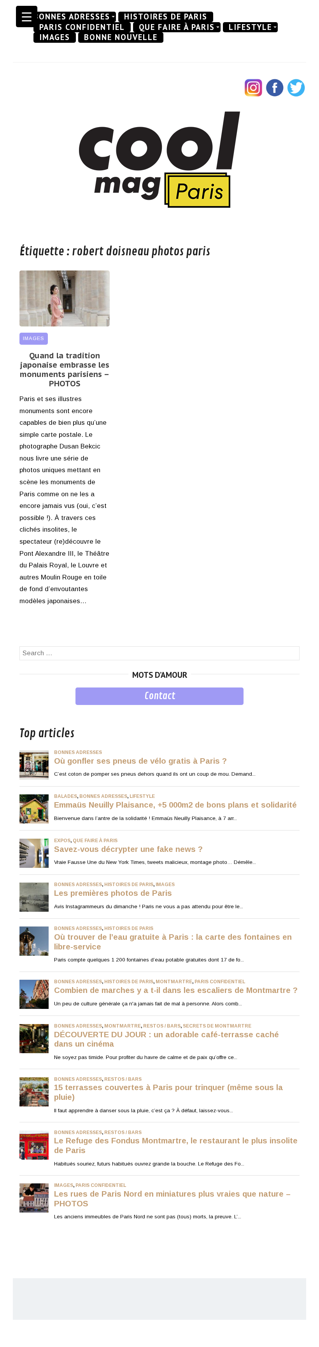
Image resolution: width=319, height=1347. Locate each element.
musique (32, 710)
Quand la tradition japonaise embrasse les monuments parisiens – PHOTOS (64, 370)
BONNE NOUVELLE (121, 37)
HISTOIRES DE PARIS (165, 17)
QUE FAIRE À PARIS (177, 27)
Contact (159, 696)
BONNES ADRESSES (71, 17)
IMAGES (54, 37)
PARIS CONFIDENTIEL (82, 27)
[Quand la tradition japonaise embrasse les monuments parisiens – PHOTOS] (64, 324)
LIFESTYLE (250, 27)
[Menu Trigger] (26, 16)
